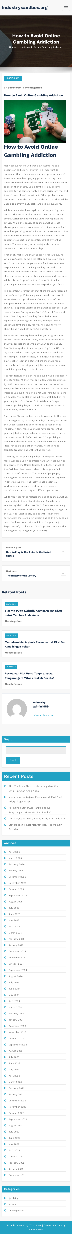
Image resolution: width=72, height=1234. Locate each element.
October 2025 (16, 889)
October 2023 (16, 1038)
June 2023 (14, 1063)
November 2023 (17, 1032)
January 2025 (16, 945)
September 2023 (18, 1044)
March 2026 (15, 858)
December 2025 (17, 877)
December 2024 (17, 951)
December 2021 (17, 1175)
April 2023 (14, 1076)
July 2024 (14, 982)
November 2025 (17, 883)
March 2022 (15, 1156)
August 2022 (16, 1125)
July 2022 (14, 1131)
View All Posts (42, 715)
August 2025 (16, 901)
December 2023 (17, 1026)
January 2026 (16, 870)
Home (12, 47)
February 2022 (17, 1163)
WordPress (35, 1225)
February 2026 (17, 864)
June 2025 (14, 914)
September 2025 (18, 895)
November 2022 (17, 1107)
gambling (13, 1198)
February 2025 (17, 939)
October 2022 (16, 1113)
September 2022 (18, 1119)
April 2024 (14, 1001)
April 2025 (14, 926)
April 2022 (14, 1150)
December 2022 (17, 1100)
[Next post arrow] (63, 573)
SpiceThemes (36, 1229)
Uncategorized (33, 87)
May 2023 (14, 1069)
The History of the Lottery (21, 575)
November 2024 (17, 957)
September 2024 (18, 970)
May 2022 (14, 1144)
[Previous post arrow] (63, 551)
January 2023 (16, 1094)
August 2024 (16, 976)
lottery (12, 1204)
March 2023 (15, 1082)
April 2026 (14, 852)
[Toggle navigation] (66, 8)
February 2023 (17, 1088)
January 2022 (16, 1169)
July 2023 (14, 1057)
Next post (11, 571)
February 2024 (17, 1013)
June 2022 (14, 1138)
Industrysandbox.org (25, 7)
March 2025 (15, 933)
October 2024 (16, 964)
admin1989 (14, 87)
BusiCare (57, 1225)
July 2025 (14, 908)
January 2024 (16, 1020)
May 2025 (14, 920)
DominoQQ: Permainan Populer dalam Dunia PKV (37, 818)
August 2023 (16, 1051)
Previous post (13, 547)
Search (9, 739)
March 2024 (15, 1007)
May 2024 (14, 995)
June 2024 (14, 988)
